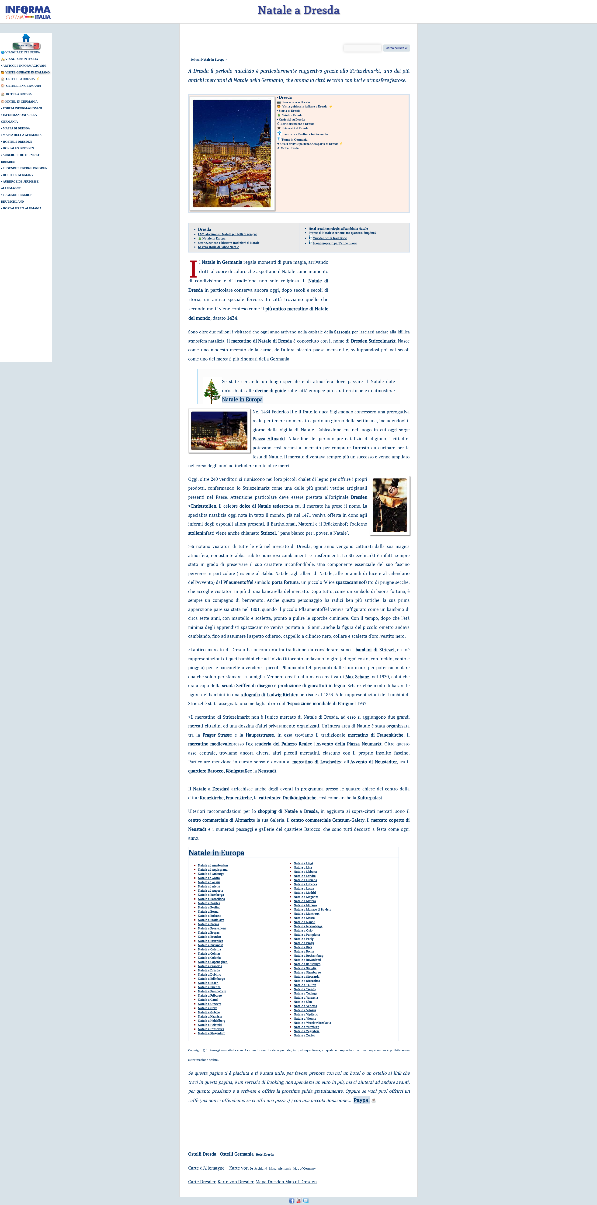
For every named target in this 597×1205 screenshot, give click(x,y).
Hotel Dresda (265, 1154)
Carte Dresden (202, 1181)
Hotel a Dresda (19, 94)
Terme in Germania (294, 139)
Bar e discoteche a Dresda (297, 123)
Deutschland (258, 1168)
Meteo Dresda (290, 148)
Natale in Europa (212, 59)
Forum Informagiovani (22, 108)
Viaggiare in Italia (21, 59)
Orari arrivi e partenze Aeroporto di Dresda (309, 143)
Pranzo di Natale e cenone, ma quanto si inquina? (342, 233)
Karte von (239, 1168)
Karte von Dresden (236, 1181)
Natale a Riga (303, 947)
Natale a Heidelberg (211, 1020)
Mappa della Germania (22, 135)
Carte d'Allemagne (206, 1168)
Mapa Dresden (270, 1181)
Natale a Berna (208, 911)
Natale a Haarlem (210, 1016)
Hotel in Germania (21, 101)
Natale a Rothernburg (308, 955)
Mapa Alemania (280, 1168)
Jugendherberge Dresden (25, 168)
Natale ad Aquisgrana (213, 869)
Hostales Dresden (18, 148)
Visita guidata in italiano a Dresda (304, 106)
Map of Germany (304, 1168)
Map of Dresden (301, 1181)
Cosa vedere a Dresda (295, 102)
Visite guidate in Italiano (27, 72)
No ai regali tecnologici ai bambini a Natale (338, 228)
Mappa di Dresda (16, 128)
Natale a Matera (305, 901)
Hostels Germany (18, 175)
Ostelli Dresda (202, 1154)
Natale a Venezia (305, 1006)
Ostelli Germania (237, 1154)
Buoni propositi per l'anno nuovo (335, 243)
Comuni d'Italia (26, 46)
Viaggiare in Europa (22, 52)
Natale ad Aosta (209, 878)
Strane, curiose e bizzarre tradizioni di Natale (229, 243)
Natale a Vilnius (305, 1010)
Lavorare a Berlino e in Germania (305, 134)
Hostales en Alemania (22, 208)
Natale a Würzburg (306, 1027)
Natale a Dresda (291, 115)
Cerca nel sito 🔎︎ (397, 48)
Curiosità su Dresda (292, 119)
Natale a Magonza (306, 897)
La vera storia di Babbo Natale (218, 247)
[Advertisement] (22, 289)
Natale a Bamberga (211, 895)
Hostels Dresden (17, 141)
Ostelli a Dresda (20, 79)
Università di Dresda (295, 128)
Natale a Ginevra (209, 1004)
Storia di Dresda (289, 110)
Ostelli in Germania (24, 85)
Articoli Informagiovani (24, 65)
